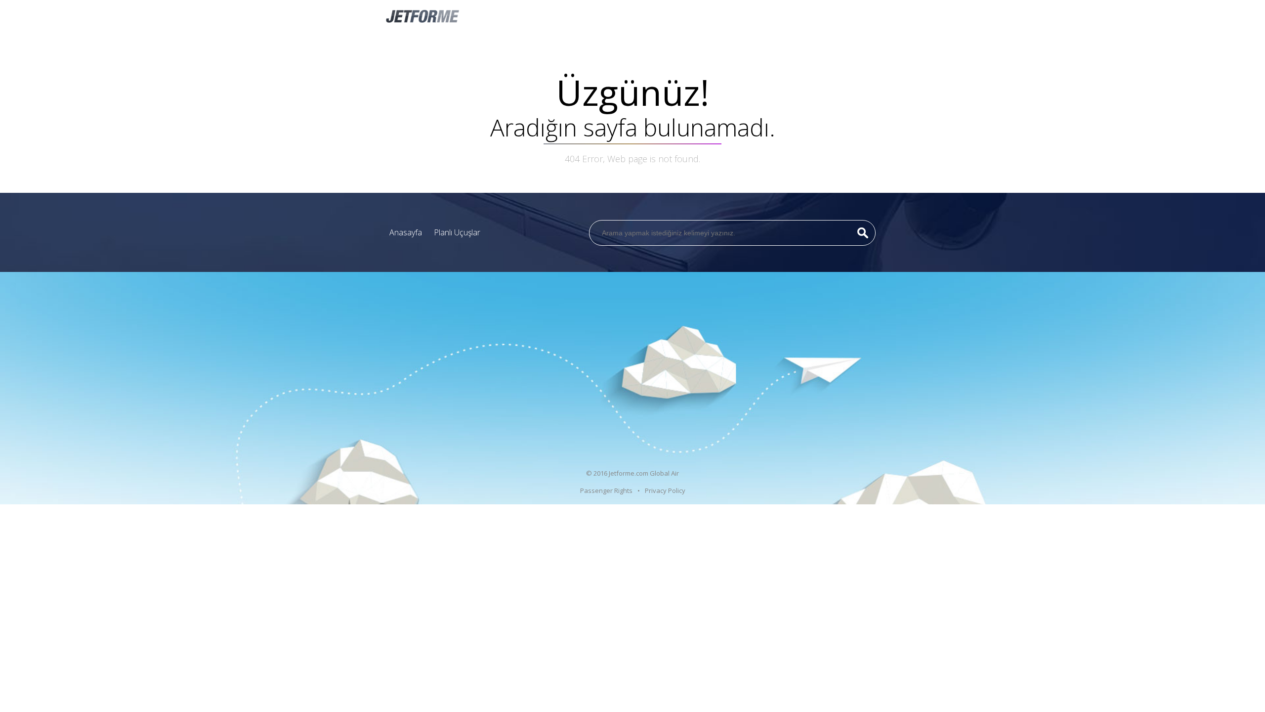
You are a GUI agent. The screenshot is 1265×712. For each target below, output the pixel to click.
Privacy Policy (665, 490)
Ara (863, 233)
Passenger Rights (606, 490)
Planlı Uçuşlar (457, 232)
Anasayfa (405, 232)
